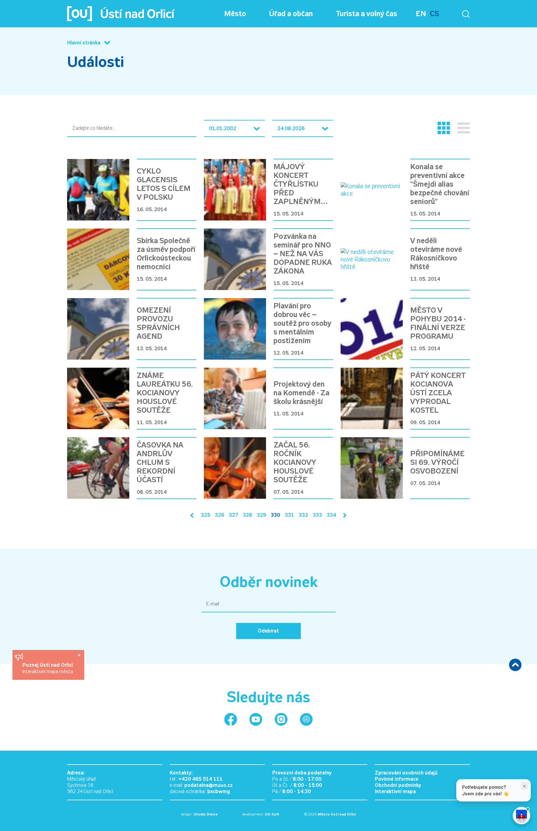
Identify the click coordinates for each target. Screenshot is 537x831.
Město (235, 13)
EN (421, 13)
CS (434, 13)
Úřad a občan (291, 13)
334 (331, 515)
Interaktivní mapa (395, 791)
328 (247, 515)
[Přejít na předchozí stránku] (193, 515)
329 (261, 515)
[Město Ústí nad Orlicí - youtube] (256, 719)
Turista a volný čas (366, 13)
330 (275, 515)
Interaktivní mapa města (47, 671)
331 (289, 515)
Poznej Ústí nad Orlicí (48, 665)
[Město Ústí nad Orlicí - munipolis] (306, 719)
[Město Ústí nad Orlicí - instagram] (281, 719)
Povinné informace (396, 779)
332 (303, 515)
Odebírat (268, 631)
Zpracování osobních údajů (406, 773)
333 (317, 515)
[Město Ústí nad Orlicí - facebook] (230, 719)
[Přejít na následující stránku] (343, 515)
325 (205, 515)
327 (233, 515)
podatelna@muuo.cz (208, 785)
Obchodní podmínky (398, 785)
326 (219, 515)
